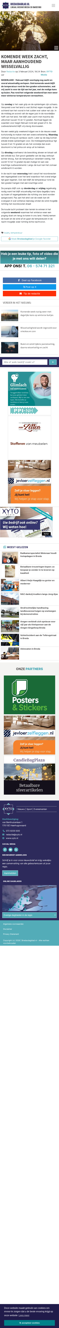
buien (6, 232)
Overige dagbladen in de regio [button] (18, 915)
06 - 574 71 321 (41, 266)
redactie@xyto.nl (14, 834)
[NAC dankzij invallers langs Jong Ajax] (10, 599)
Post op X (31, 286)
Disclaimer (7, 929)
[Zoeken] (53, 362)
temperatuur (16, 232)
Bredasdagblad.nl (20, 4)
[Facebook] (5, 849)
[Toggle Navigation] (53, 5)
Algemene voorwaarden (13, 924)
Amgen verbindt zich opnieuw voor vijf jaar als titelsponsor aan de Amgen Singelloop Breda (37, 624)
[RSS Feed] (16, 849)
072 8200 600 (13, 831)
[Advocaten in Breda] (10, 653)
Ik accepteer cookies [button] (29, 1323)
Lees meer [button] (24, 1315)
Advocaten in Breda (30, 649)
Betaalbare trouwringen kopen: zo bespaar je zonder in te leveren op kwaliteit (37, 569)
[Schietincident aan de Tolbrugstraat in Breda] (10, 640)
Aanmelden (10, 873)
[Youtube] (10, 849)
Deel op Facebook (32, 280)
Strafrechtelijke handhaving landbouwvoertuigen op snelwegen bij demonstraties (38, 611)
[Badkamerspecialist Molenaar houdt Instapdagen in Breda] (10, 558)
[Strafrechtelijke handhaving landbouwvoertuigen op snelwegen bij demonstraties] (10, 612)
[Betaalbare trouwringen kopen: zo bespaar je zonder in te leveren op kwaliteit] (10, 571)
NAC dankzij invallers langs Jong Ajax (39, 594)
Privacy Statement (11, 934)
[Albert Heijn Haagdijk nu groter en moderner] (10, 585)
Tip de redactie (31, 293)
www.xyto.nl (12, 838)
